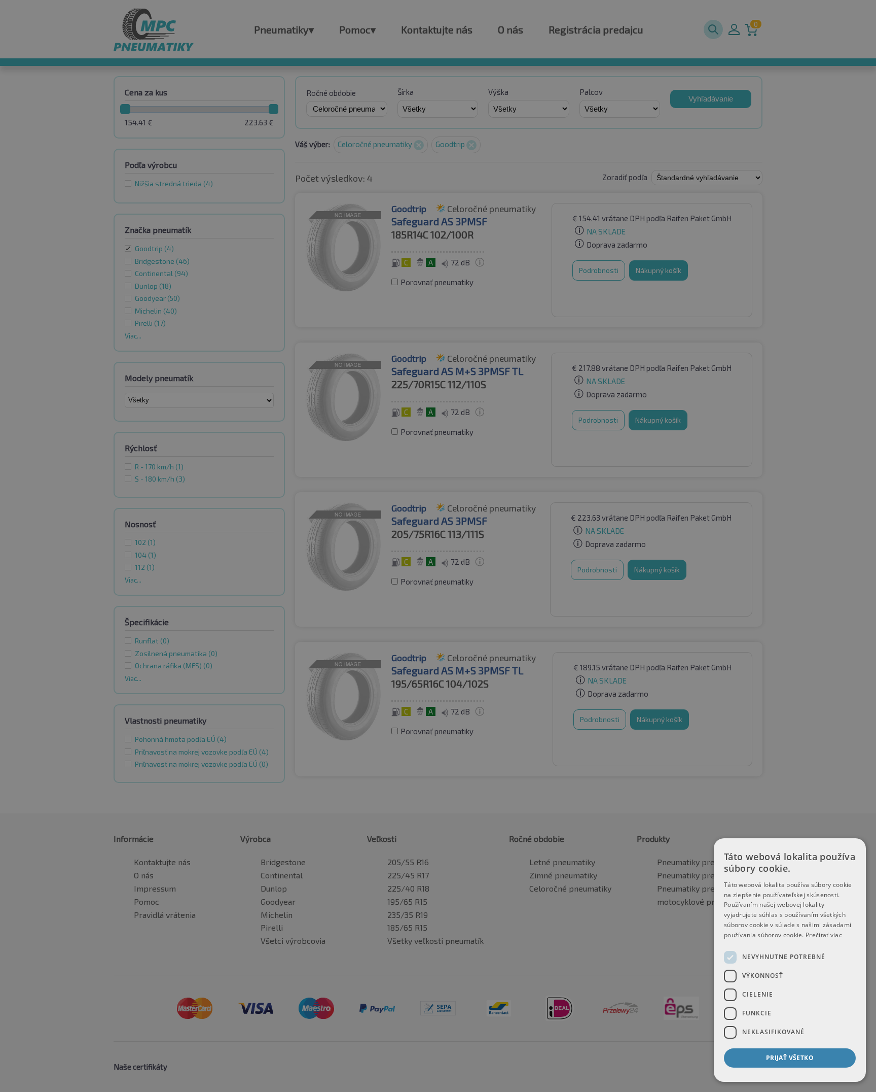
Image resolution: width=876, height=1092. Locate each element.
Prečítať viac (824, 935)
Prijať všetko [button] (790, 1057)
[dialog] (790, 960)
